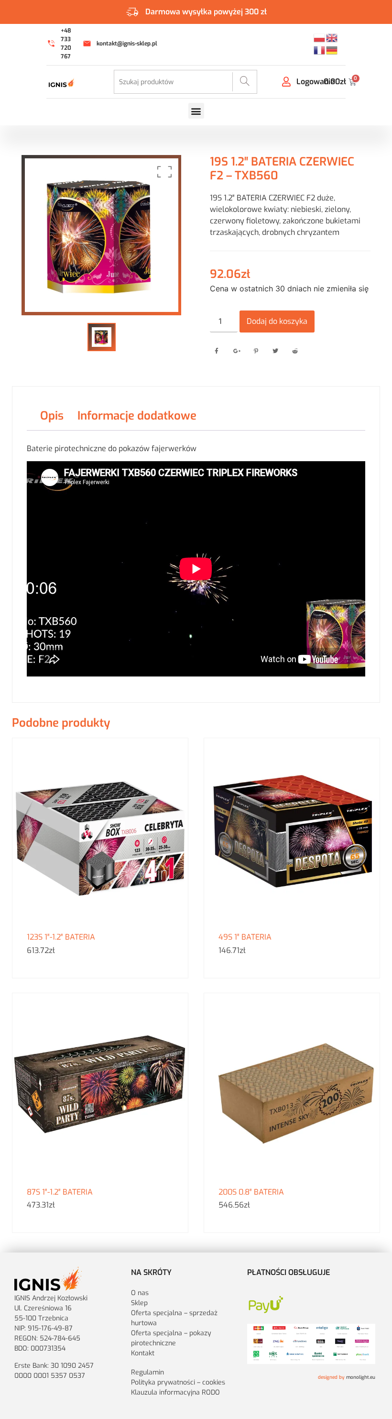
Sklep (139, 1303)
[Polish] (320, 37)
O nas (141, 1292)
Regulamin (147, 1372)
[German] (332, 49)
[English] (332, 37)
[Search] (244, 81)
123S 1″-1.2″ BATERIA (61, 937)
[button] (196, 111)
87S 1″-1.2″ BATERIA (60, 1192)
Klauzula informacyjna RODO (175, 1392)
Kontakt (142, 1353)
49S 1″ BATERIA (245, 937)
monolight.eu (360, 1377)
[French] (320, 49)
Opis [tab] (52, 415)
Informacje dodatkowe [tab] (136, 415)
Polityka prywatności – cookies (178, 1382)
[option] (102, 235)
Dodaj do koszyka (277, 321)
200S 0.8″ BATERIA (251, 1192)
